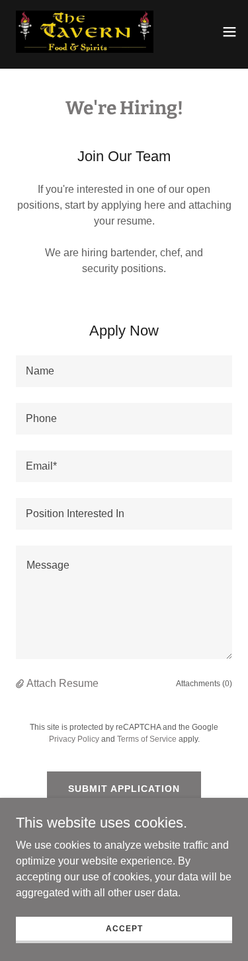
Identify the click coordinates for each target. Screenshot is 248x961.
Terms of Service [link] (147, 739)
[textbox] (124, 371)
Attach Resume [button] (62, 683)
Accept (124, 928)
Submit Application (124, 788)
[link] (85, 31)
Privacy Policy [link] (74, 739)
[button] (229, 31)
